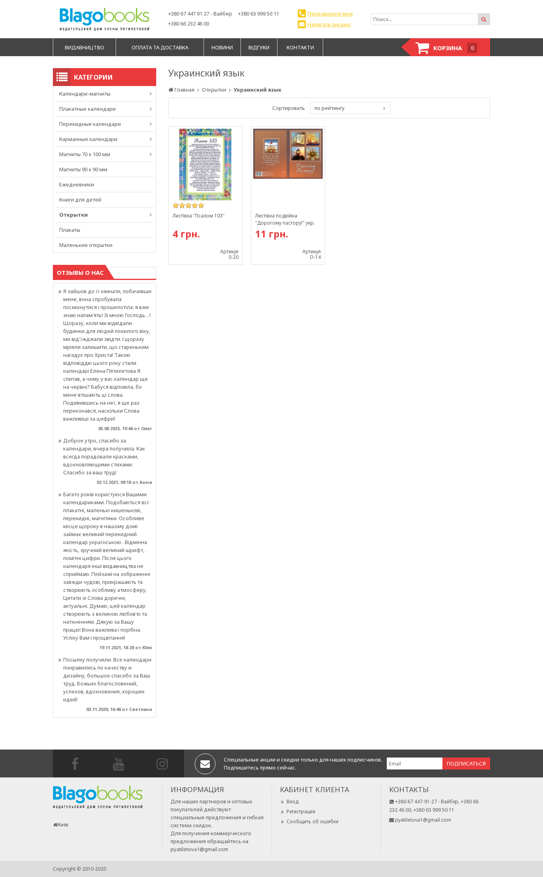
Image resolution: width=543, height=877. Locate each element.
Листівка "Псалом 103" (199, 215)
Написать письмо (329, 24)
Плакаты (69, 229)
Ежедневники (76, 184)
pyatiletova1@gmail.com (199, 849)
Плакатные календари (87, 108)
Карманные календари (88, 139)
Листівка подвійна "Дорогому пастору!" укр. (285, 219)
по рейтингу (329, 108)
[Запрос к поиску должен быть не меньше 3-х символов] (484, 19)
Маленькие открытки (85, 245)
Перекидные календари (90, 123)
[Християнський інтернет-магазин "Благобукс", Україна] (104, 19)
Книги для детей (80, 199)
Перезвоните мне (330, 13)
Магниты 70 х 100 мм (84, 154)
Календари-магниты (85, 93)
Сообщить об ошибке (312, 821)
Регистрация (301, 811)
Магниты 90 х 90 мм (83, 169)
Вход (293, 801)
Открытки (73, 214)
